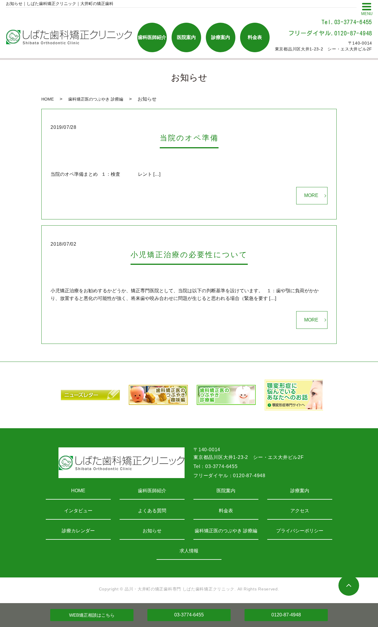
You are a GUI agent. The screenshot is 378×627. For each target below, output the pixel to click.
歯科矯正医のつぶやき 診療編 (95, 99)
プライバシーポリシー (299, 530)
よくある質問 (152, 510)
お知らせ (152, 530)
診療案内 (299, 490)
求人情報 (189, 550)
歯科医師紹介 (152, 490)
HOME (47, 99)
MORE (311, 195)
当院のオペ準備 (189, 138)
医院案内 (225, 490)
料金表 (226, 510)
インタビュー (78, 510)
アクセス (299, 510)
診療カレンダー (78, 530)
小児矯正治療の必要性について (189, 254)
